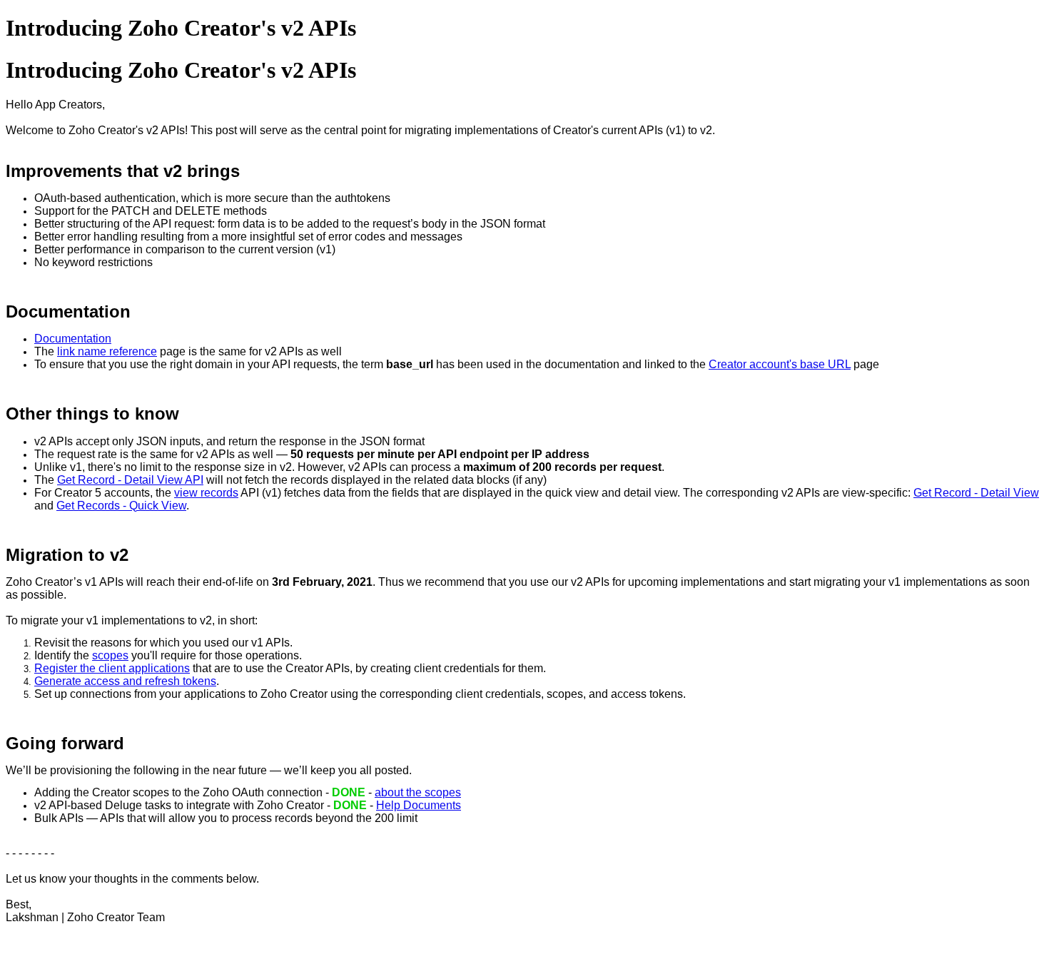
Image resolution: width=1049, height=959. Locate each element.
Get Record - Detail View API (130, 480)
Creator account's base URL (780, 364)
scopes (110, 655)
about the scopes (418, 792)
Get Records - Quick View (121, 505)
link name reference (107, 351)
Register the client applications (112, 668)
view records (206, 493)
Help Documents (418, 805)
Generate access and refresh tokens (125, 681)
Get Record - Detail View (976, 493)
